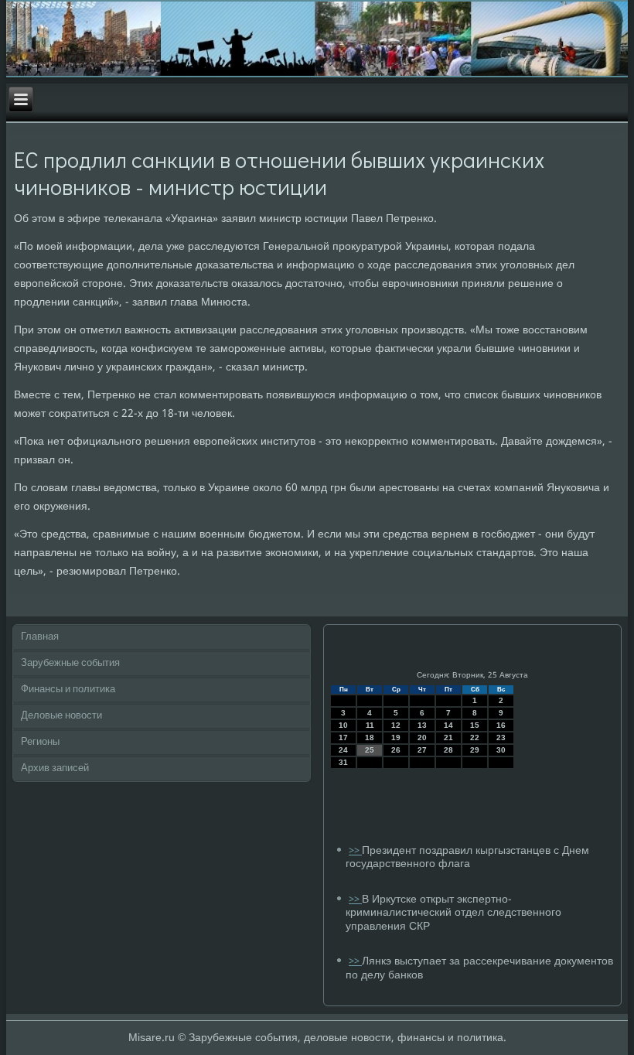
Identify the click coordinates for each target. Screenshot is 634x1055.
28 (448, 750)
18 (369, 737)
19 (396, 737)
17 (343, 737)
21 (448, 737)
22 (474, 737)
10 (343, 725)
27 (422, 750)
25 (369, 750)
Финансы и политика (68, 689)
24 (343, 750)
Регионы (40, 742)
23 (501, 737)
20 (422, 737)
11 (370, 725)
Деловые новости (61, 716)
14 (448, 725)
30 (501, 750)
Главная (40, 637)
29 (474, 750)
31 (343, 762)
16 (501, 725)
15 (474, 725)
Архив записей (55, 768)
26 (396, 750)
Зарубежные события (70, 663)
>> (355, 851)
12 (396, 725)
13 (422, 725)
